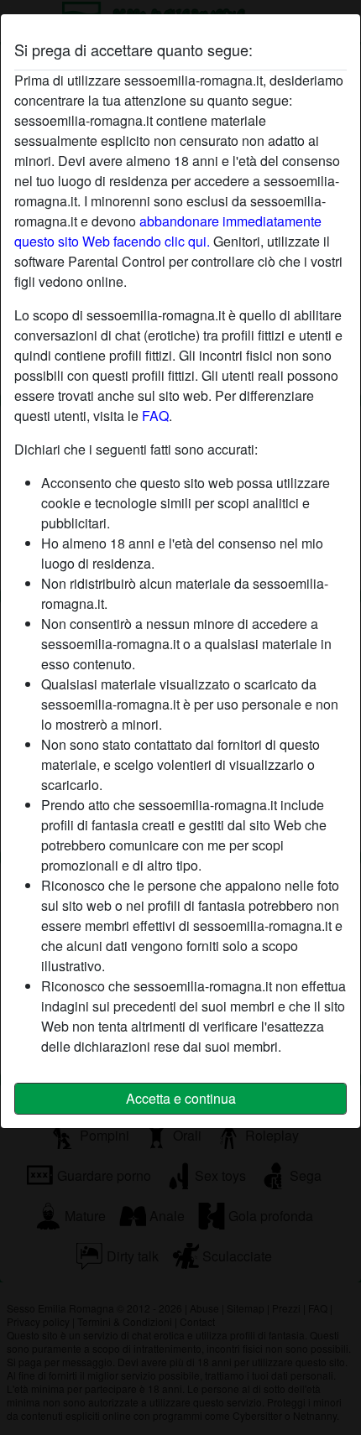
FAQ (155, 415)
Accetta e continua (181, 1098)
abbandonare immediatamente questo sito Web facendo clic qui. (168, 231)
